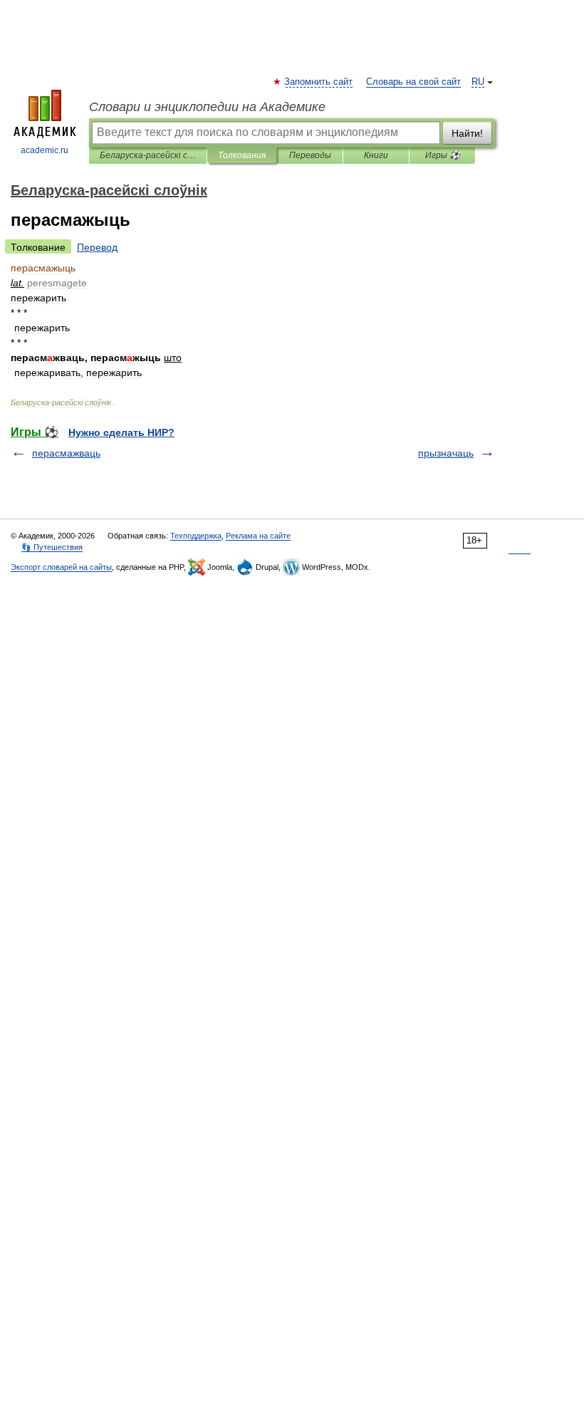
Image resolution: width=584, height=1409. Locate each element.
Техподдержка (195, 535)
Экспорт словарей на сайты (61, 567)
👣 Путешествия (52, 547)
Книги (376, 155)
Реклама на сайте (258, 535)
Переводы (310, 155)
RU (477, 82)
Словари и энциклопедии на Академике (207, 107)
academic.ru (44, 150)
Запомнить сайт (319, 82)
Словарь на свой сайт (413, 82)
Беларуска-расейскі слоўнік (148, 155)
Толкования (242, 155)
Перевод (97, 247)
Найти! (467, 133)
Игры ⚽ (442, 155)
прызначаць (446, 453)
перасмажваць (66, 453)
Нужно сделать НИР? (121, 432)
